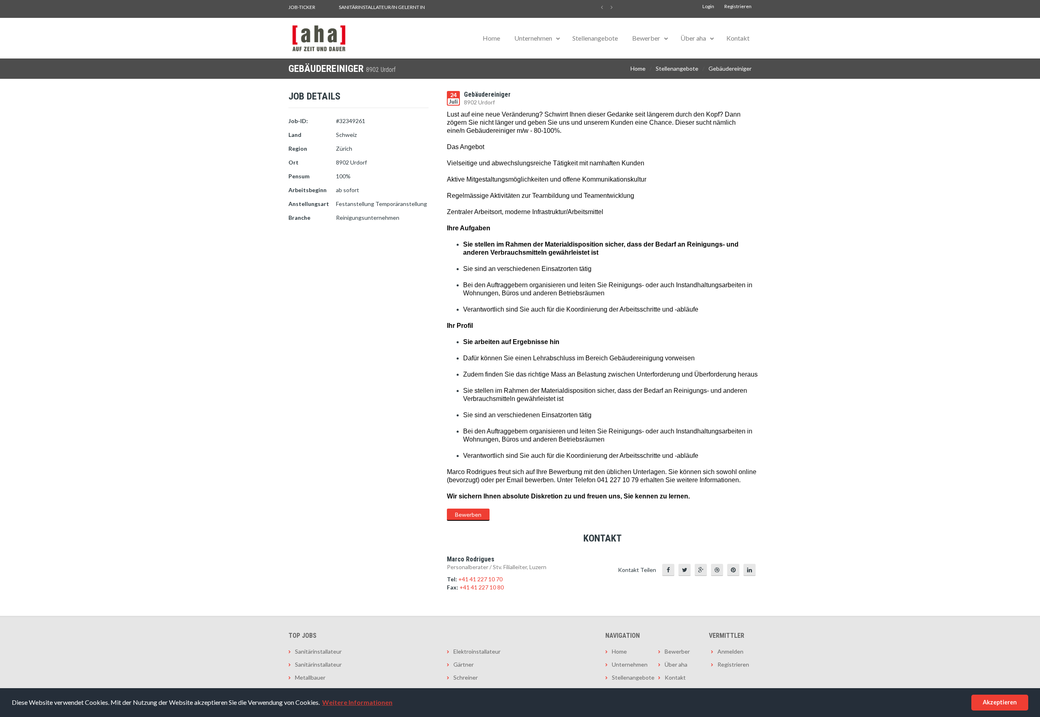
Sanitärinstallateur (318, 651)
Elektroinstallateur (476, 651)
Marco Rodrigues (470, 559)
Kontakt (738, 38)
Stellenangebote (595, 38)
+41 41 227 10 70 (480, 579)
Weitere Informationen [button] (357, 702)
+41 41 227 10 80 (481, 587)
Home (491, 38)
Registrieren (738, 6)
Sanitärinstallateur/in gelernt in (382, 7)
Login (708, 6)
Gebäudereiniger (730, 68)
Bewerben (468, 514)
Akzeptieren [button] (1000, 702)
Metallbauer (310, 677)
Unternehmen (533, 38)
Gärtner (463, 664)
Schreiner (465, 677)
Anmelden (730, 651)
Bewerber (646, 38)
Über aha (693, 38)
